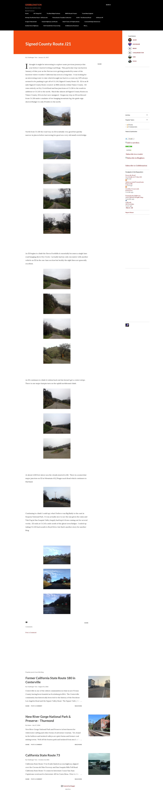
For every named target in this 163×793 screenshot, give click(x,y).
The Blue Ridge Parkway (53, 13)
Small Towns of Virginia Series (71, 21)
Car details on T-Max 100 (133, 177)
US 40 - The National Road (83, 17)
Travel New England (87, 13)
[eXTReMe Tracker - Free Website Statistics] (127, 326)
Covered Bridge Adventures (92, 21)
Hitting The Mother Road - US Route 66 (36, 17)
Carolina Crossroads (132, 189)
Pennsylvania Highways (133, 195)
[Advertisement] (54, 650)
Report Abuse (129, 212)
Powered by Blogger (69, 786)
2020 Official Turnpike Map (134, 197)
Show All (129, 208)
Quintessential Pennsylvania (134, 182)
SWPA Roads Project (71, 13)
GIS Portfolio (129, 204)
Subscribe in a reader (134, 154)
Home (27, 13)
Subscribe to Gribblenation (136, 165)
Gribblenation (33, 4)
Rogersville (129, 184)
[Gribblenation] (128, 146)
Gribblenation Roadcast (72, 25)
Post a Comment (30, 632)
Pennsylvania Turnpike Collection (61, 17)
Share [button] (100, 64)
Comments (132, 127)
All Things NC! (38, 13)
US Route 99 (99, 17)
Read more (78, 706)
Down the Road (130, 175)
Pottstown (128, 190)
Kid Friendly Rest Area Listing (51, 25)
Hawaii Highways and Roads (50, 21)
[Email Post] (26, 623)
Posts (130, 125)
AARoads (128, 202)
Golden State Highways (31, 25)
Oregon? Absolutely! (31, 21)
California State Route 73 (42, 755)
